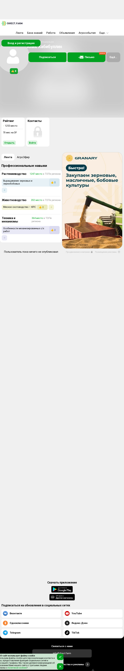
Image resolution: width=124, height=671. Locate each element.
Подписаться (47, 57)
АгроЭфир (23, 157)
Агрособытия (87, 32)
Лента (19, 32)
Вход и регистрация (21, 43)
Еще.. (102, 32)
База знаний (34, 32)
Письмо (95, 56)
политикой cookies (16, 667)
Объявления (67, 32)
